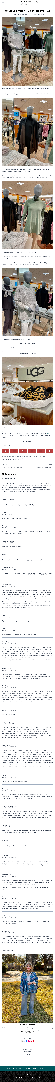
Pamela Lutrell (15, 14)
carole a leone (6, 585)
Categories (27, 1051)
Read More (44, 1030)
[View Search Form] (51, 3)
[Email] (24, 1074)
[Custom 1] (22, 1074)
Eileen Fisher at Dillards (8, 456)
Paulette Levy (6, 669)
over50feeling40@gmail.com (27, 1032)
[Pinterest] (33, 1074)
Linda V (4, 615)
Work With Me (43, 1068)
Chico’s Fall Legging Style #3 (45, 466)
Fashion (34, 14)
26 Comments (41, 14)
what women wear (7, 459)
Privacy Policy (17, 1068)
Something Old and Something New (12, 466)
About (9, 1068)
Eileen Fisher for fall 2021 (21, 456)
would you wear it (17, 459)
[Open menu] (3, 3)
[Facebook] (27, 1074)
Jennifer (4, 825)
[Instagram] (30, 1074)
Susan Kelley (6, 567)
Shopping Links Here (31, 1068)
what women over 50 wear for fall (37, 456)
